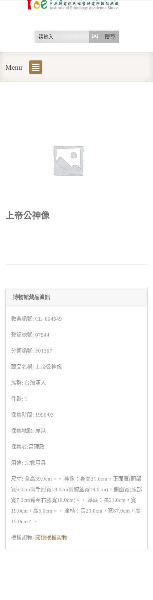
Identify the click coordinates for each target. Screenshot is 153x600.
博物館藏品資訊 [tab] (31, 297)
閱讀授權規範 (51, 537)
